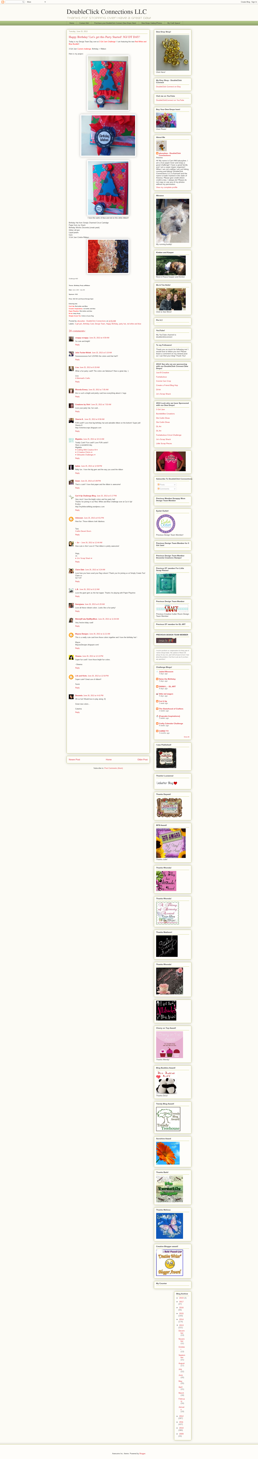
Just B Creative (162, 372)
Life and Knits (81, 676)
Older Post (142, 759)
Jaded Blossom (166, 672)
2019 (181, 1298)
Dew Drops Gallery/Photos (151, 23)
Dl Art (158, 389)
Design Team (100, 324)
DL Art (158, 426)
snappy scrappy (81, 338)
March (181, 1393)
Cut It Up (163, 701)
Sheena (78, 656)
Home (71, 23)
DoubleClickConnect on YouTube (170, 100)
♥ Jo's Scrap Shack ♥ (83, 558)
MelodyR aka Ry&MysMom (86, 619)
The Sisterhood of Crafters (171, 709)
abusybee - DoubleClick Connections (91, 321)
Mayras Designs (81, 634)
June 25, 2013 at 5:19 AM (102, 353)
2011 (181, 1422)
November (182, 1340)
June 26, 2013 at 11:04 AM (108, 619)
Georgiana (79, 604)
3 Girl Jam (160, 409)
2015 (181, 1313)
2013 (181, 1325)
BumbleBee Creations (165, 414)
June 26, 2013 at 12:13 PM (92, 656)
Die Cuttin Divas (163, 418)
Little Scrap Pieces (164, 443)
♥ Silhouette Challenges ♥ (85, 455)
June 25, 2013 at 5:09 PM (91, 481)
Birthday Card (88, 324)
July (180, 1369)
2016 (181, 1307)
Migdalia (78, 439)
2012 (181, 1416)
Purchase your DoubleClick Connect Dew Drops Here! (115, 23)
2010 (181, 1428)
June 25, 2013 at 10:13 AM (93, 439)
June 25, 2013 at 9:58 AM (94, 419)
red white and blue (134, 324)
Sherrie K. (79, 419)
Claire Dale (79, 570)
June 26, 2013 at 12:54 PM (98, 676)
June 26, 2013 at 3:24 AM (95, 570)
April (180, 1387)
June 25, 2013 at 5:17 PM (107, 496)
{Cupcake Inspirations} (169, 716)
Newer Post (74, 759)
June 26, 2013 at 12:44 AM (91, 543)
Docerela (79, 696)
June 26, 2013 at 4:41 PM (93, 696)
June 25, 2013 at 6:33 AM (90, 367)
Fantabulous (161, 377)
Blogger (142, 1454)
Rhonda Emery (81, 390)
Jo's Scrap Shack (163, 394)
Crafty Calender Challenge (171, 723)
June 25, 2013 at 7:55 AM (101, 404)
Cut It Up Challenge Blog (85, 496)
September (182, 1356)
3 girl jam (78, 324)
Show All (186, 737)
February (182, 1400)
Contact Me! (84, 23)
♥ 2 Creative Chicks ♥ (83, 452)
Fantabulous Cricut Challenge (168, 435)
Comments (164, 489)
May (180, 1381)
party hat (122, 324)
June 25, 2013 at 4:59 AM (99, 338)
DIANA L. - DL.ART (167, 686)
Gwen (77, 481)
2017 (181, 1302)
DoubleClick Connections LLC (107, 11)
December (182, 1332)
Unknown (79, 518)
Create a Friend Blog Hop (167, 385)
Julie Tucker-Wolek (83, 353)
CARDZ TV (164, 731)
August (181, 1363)
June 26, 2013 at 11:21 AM (99, 634)
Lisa (77, 367)
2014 (181, 1319)
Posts (162, 485)
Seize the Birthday (167, 679)
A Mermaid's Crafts (82, 378)
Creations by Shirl (82, 404)
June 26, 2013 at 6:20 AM (95, 604)
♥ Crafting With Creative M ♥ (86, 450)
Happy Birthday (112, 324)
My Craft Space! (173, 23)
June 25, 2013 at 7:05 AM (98, 390)
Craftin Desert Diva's (83, 531)
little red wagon (166, 694)
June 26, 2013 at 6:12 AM (89, 589)
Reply (77, 345)
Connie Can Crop (163, 381)
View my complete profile (166, 187)
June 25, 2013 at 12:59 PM (91, 466)
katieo (77, 466)
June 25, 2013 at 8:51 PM (94, 518)
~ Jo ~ (77, 543)
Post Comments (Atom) (113, 768)
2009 (181, 1434)
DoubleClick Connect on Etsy (168, 87)
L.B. (77, 589)
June (181, 1375)
